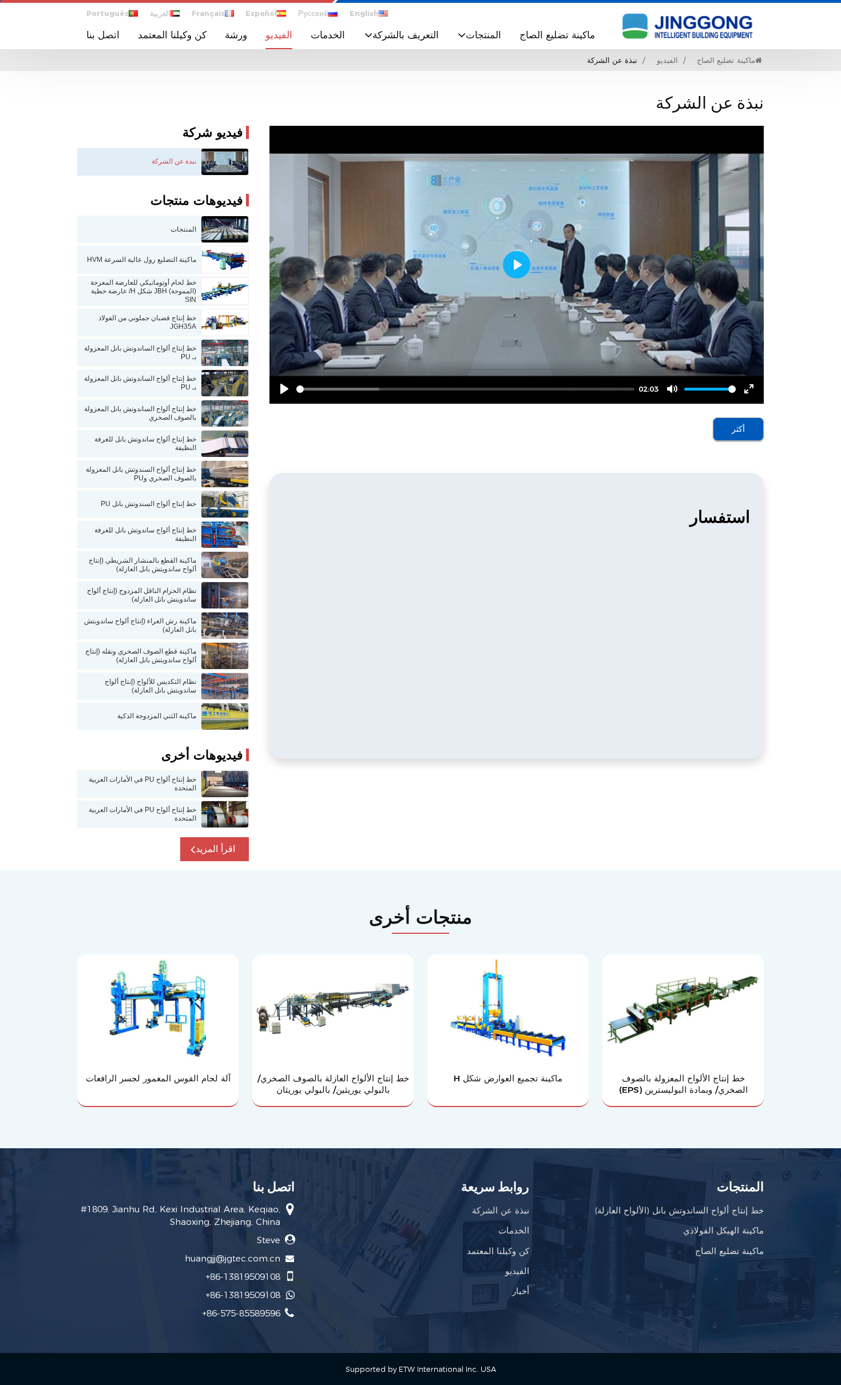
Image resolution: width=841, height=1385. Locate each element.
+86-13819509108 (242, 1276)
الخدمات (328, 35)
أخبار (520, 1290)
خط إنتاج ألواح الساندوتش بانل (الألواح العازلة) (679, 1210)
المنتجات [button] (483, 35)
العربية (160, 13)
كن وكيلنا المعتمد (172, 35)
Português (107, 13)
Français (208, 13)
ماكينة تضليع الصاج (557, 35)
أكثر (738, 429)
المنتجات (740, 1187)
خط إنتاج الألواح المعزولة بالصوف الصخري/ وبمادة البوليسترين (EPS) (683, 1084)
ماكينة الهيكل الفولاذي (723, 1230)
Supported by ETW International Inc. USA (421, 1369)
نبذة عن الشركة (500, 1210)
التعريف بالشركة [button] (405, 35)
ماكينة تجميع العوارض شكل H (508, 1078)
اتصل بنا (103, 35)
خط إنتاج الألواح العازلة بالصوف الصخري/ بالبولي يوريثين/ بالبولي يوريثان (333, 1084)
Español (261, 13)
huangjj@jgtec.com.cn (232, 1258)
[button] (214, 849)
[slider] (465, 389)
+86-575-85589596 (241, 1313)
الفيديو (278, 35)
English (364, 13)
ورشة (236, 35)
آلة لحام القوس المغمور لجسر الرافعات (158, 1078)
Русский (313, 13)
